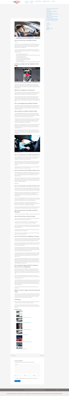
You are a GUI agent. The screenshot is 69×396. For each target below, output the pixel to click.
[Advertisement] (27, 12)
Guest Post (26, 2)
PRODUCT (32, 1)
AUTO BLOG (27, 1)
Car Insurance (48, 24)
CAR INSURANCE (38, 1)
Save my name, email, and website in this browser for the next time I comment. (27, 378)
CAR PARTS (53, 1)
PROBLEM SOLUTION (46, 1)
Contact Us (31, 2)
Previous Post (13, 355)
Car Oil (47, 25)
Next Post (42, 355)
